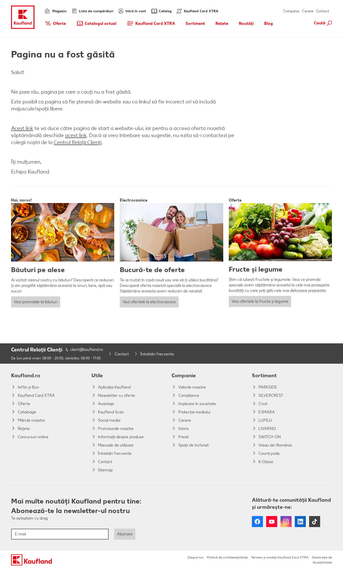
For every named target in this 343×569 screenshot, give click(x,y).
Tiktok (314, 521)
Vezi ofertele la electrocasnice (149, 301)
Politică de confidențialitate (227, 557)
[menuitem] (55, 23)
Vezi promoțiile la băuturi (36, 301)
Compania (291, 11)
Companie (184, 375)
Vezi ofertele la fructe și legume (260, 301)
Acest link (22, 128)
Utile (97, 375)
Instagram (286, 521)
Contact (322, 11)
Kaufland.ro (25, 375)
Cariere (307, 11)
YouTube (271, 521)
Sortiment (264, 375)
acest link (76, 135)
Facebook (257, 521)
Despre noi (195, 557)
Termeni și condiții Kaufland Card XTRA (279, 557)
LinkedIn (300, 521)
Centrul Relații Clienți (77, 142)
